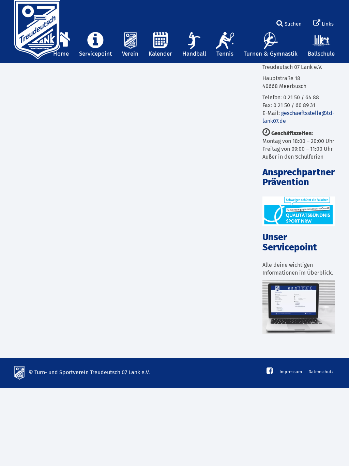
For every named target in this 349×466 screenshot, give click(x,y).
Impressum (290, 372)
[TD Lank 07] (36, 8)
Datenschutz (321, 372)
